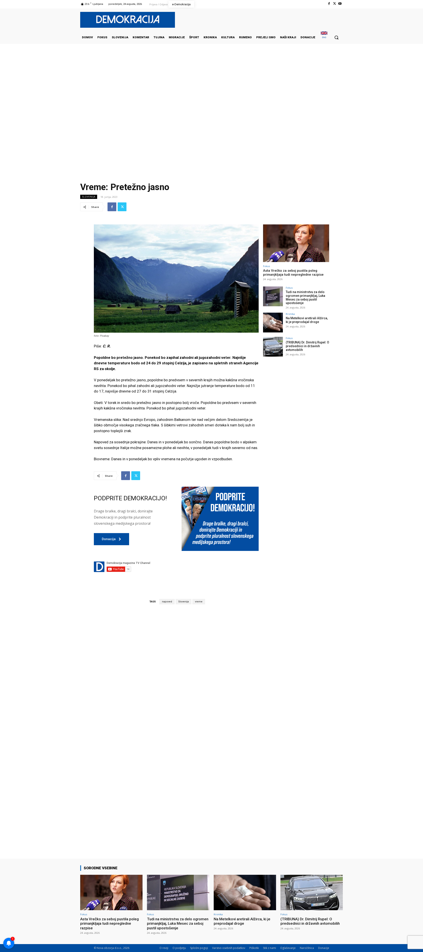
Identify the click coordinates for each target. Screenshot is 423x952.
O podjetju (179, 948)
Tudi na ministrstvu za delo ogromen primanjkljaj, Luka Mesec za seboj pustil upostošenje (305, 297)
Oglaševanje (288, 948)
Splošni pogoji (199, 948)
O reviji (164, 948)
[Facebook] (329, 3)
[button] (336, 37)
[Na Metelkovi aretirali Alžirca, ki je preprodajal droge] (273, 322)
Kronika (290, 314)
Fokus (266, 266)
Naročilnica (307, 948)
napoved (167, 601)
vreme (198, 601)
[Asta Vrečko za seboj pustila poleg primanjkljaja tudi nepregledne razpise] (296, 243)
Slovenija (88, 196)
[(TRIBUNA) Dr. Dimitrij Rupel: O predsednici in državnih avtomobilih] (273, 347)
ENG (324, 37)
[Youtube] (340, 3)
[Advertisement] (211, 88)
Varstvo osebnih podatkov (228, 948)
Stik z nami (269, 948)
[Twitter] (334, 3)
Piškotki (254, 948)
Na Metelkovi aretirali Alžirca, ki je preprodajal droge (307, 320)
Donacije (323, 948)
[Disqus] (176, 669)
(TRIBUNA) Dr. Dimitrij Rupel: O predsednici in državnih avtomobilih (307, 346)
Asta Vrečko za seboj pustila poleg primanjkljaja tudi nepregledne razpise (293, 273)
